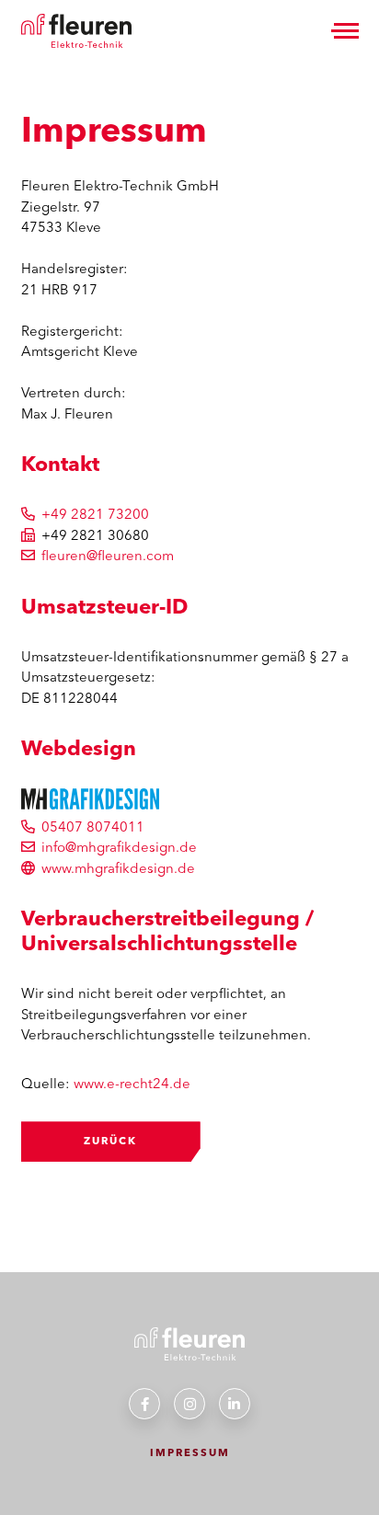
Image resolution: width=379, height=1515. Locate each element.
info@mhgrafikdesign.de (119, 846)
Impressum (190, 1453)
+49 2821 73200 (95, 513)
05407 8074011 (92, 826)
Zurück (110, 1140)
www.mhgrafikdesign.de (118, 868)
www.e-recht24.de (132, 1083)
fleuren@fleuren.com (107, 555)
